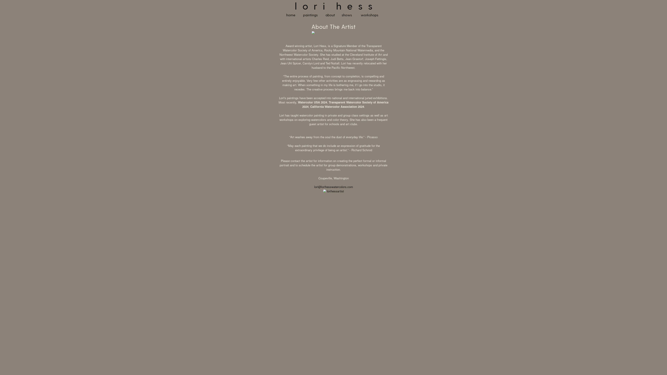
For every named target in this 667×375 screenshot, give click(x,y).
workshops (369, 15)
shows (347, 15)
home (290, 15)
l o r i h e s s (333, 6)
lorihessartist (335, 191)
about (330, 15)
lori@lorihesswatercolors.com (333, 187)
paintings (310, 15)
